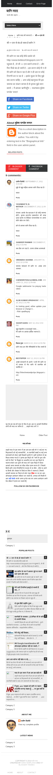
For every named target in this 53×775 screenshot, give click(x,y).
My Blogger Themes (31, 764)
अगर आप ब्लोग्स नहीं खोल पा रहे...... (19, 659)
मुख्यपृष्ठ (9, 539)
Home (9, 4)
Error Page (41, 4)
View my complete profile (28, 724)
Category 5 (10, 709)
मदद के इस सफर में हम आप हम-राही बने (28, 673)
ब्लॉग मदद (12, 11)
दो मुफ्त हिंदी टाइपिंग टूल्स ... (24, 603)
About (19, 4)
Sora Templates (28, 763)
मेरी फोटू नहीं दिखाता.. (22, 633)
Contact (29, 4)
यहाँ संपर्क (12, 478)
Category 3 (10, 746)
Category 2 (10, 705)
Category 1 (10, 545)
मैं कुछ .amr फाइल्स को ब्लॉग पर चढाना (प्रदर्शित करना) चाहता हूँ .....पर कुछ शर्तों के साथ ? (29, 688)
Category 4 (10, 742)
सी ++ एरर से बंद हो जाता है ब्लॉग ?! (19, 558)
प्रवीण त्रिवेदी (25, 721)
